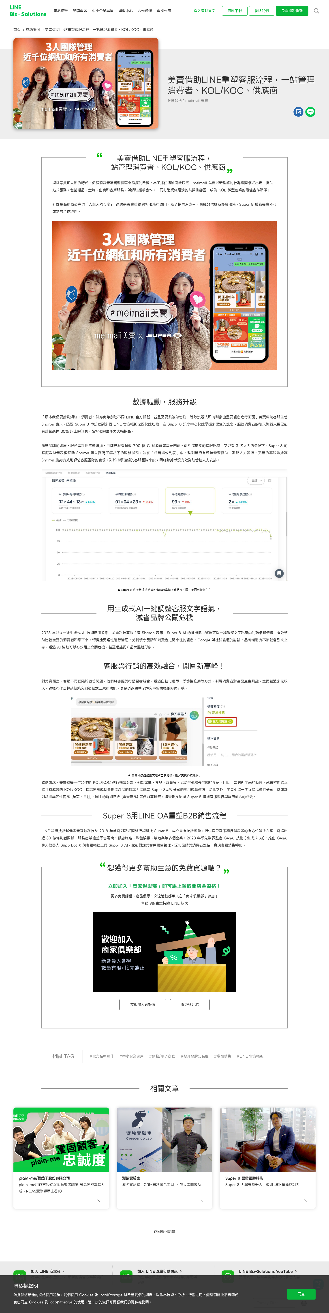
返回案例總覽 (164, 1231)
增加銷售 (224, 1056)
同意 (301, 1294)
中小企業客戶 (133, 1056)
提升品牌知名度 (196, 1056)
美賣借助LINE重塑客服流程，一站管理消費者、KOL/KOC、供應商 (99, 29)
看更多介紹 (190, 1004)
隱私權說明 (140, 1302)
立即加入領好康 (142, 1004)
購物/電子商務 (163, 1056)
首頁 (17, 29)
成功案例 (33, 29)
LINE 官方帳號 (251, 1056)
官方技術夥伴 (103, 1056)
